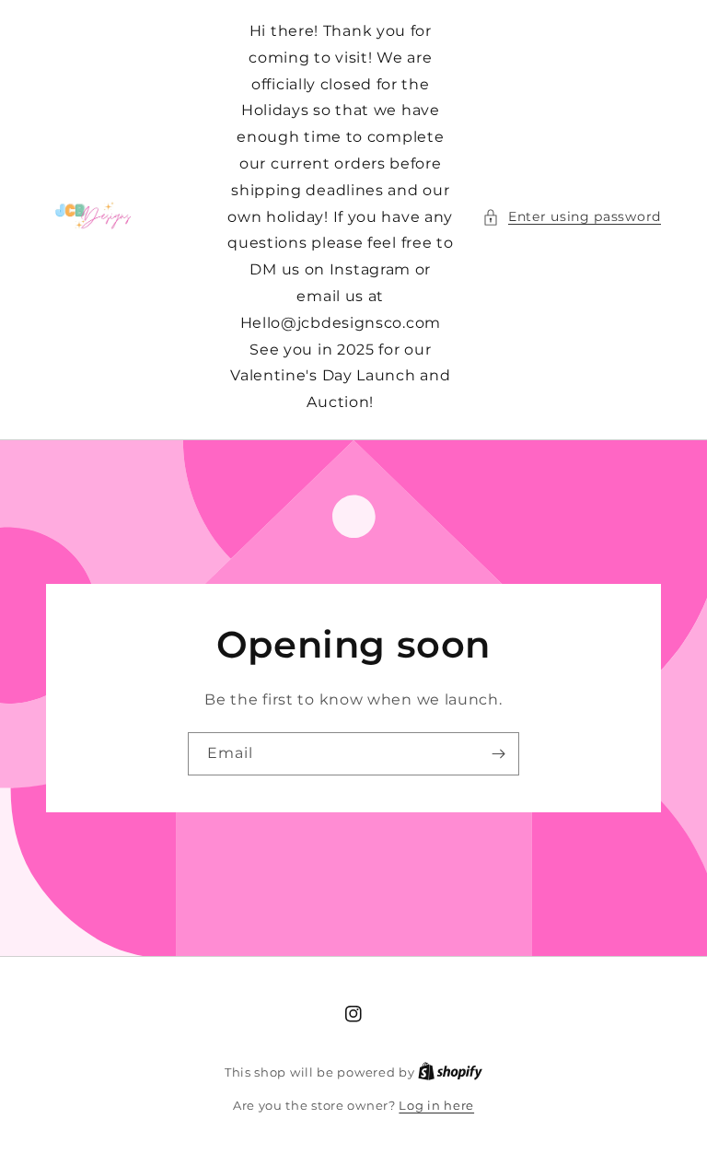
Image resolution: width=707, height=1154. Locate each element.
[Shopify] (450, 1072)
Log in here (436, 1105)
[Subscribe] (498, 753)
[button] (571, 216)
